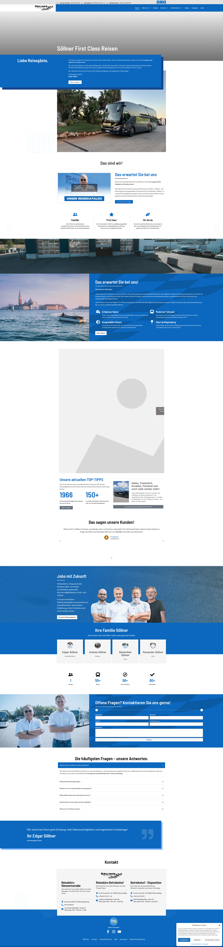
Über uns (145, 8)
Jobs (202, 8)
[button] (219, 925)
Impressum (205, 944)
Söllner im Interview (113, 927)
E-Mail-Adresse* (155, 721)
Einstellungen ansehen (212, 940)
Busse (187, 8)
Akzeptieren (184, 940)
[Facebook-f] (108, 931)
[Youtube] (164, 2)
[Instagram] (161, 2)
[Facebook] (158, 2)
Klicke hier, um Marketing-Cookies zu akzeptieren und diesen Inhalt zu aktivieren (84, 188)
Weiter (149, 740)
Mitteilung (98, 727)
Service (163, 8)
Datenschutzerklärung (196, 944)
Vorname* (153, 714)
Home (137, 8)
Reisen (155, 8)
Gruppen (195, 8)
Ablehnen (197, 940)
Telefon (97, 721)
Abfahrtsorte (175, 8)
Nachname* (98, 714)
